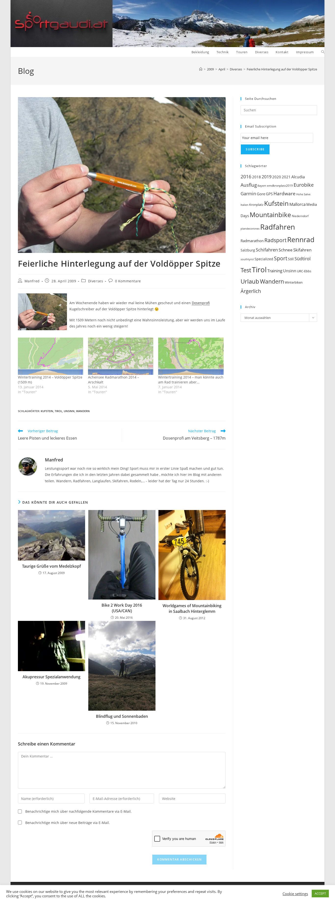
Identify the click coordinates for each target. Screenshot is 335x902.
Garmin (248, 193)
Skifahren (302, 250)
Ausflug (249, 185)
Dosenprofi (201, 303)
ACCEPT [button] (320, 893)
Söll (291, 259)
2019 (266, 177)
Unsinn (69, 411)
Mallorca (297, 204)
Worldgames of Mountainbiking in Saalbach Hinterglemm (192, 608)
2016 (246, 176)
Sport (280, 258)
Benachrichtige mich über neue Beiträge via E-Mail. (67, 822)
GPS (269, 193)
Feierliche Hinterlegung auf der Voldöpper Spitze (282, 69)
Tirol (58, 411)
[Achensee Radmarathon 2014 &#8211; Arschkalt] (120, 356)
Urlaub (250, 281)
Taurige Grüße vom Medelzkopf (51, 566)
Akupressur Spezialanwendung (51, 677)
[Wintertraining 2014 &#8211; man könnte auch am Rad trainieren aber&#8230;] (190, 356)
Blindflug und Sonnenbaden (122, 716)
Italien (244, 205)
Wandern (83, 411)
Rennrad (300, 239)
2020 (276, 177)
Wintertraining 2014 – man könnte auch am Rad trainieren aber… (190, 379)
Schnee (286, 250)
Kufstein (47, 411)
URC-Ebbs (304, 271)
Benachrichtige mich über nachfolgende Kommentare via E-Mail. (78, 811)
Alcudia (298, 177)
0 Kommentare (128, 281)
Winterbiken (294, 282)
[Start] (200, 69)
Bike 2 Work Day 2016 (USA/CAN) (122, 607)
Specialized (264, 259)
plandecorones (250, 228)
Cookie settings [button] (295, 893)
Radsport (275, 240)
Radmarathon (252, 240)
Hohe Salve (303, 194)
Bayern (262, 185)
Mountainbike (270, 214)
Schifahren (267, 250)
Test (246, 270)
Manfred (32, 281)
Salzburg (248, 250)
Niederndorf (300, 216)
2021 (286, 176)
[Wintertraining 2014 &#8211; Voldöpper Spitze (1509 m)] (50, 356)
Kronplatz (256, 204)
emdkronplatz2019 (280, 185)
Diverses (95, 281)
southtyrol (247, 259)
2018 (256, 176)
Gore (261, 193)
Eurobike (304, 185)
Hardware (284, 193)
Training (274, 271)
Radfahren (277, 227)
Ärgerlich (251, 291)
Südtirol (303, 258)
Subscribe (255, 149)
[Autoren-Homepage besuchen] (28, 466)
